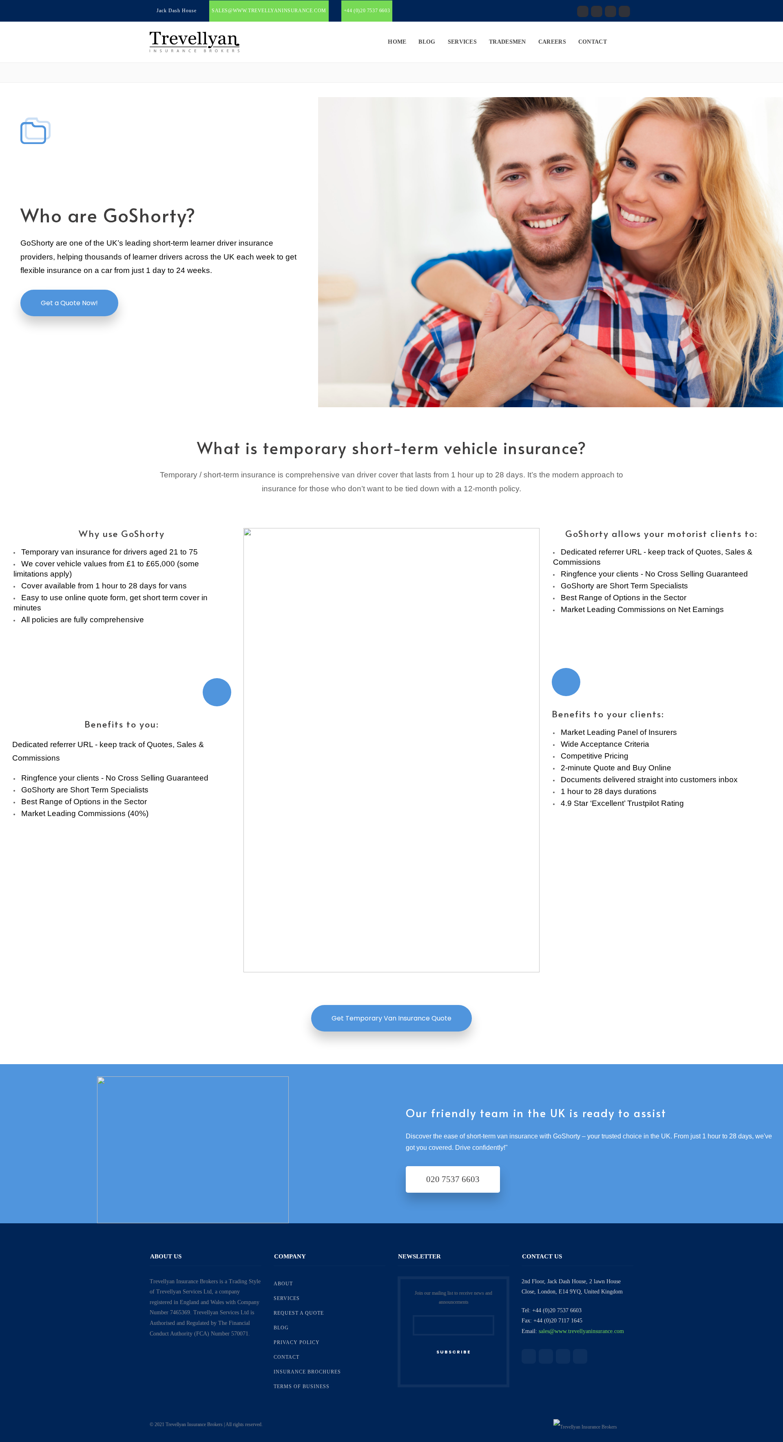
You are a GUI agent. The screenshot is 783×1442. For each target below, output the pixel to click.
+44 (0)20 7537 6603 (367, 10)
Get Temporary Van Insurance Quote (391, 1018)
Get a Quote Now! (69, 303)
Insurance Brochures (307, 1372)
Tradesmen (507, 42)
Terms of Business (302, 1386)
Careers (552, 42)
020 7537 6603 (453, 1179)
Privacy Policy (297, 1342)
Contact (592, 42)
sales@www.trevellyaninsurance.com (269, 10)
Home (397, 42)
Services (462, 42)
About (283, 1284)
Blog (426, 42)
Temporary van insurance (66, 552)
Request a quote (299, 1313)
